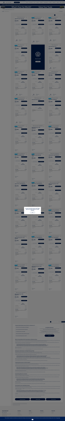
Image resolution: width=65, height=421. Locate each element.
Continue (32, 212)
